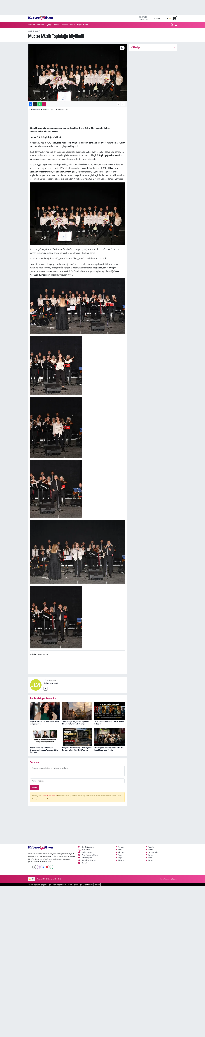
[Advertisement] (77, 825)
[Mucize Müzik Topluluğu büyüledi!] (77, 72)
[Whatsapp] (51, 867)
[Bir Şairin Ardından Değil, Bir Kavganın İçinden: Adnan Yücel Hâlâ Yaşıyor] (77, 737)
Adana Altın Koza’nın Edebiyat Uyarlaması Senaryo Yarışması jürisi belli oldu (44, 749)
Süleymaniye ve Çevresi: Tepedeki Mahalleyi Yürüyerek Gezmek (75, 722)
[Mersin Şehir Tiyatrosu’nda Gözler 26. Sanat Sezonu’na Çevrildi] (109, 737)
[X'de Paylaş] (35, 104)
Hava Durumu (86, 849)
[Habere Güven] (40, 18)
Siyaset (48, 24)
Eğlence (121, 860)
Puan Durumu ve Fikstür (90, 855)
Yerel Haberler (153, 852)
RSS (32, 879)
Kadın (150, 857)
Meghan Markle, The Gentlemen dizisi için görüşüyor (44, 722)
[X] (34, 867)
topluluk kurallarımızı (50, 796)
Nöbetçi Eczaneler (88, 847)
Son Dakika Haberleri (89, 860)
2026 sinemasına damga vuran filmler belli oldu (109, 722)
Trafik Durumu (86, 852)
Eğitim (150, 855)
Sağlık (120, 857)
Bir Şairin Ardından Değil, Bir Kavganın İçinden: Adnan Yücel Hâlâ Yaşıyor (77, 748)
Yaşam (72, 24)
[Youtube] (47, 867)
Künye (150, 860)
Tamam (97, 884)
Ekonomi (64, 24)
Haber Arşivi (86, 863)
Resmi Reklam (83, 24)
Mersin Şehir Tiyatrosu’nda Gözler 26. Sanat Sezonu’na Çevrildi (108, 748)
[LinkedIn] (43, 867)
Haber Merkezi (35, 109)
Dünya (56, 24)
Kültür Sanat (34, 31)
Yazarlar (40, 24)
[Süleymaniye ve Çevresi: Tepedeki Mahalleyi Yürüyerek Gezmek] (77, 710)
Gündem (31, 24)
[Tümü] (174, 47)
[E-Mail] (45, 689)
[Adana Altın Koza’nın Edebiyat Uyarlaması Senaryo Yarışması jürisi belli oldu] (45, 737)
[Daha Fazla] (44, 104)
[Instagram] (39, 867)
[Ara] (172, 24)
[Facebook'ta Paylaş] (30, 104)
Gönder (34, 787)
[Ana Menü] (175, 24)
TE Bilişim (173, 879)
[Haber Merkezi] (36, 684)
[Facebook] (30, 867)
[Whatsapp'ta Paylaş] (39, 104)
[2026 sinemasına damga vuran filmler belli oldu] (109, 710)
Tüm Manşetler (87, 857)
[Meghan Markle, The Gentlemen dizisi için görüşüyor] (45, 710)
